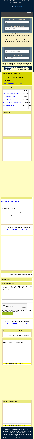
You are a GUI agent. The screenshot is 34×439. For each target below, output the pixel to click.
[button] (3, 289)
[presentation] (3, 289)
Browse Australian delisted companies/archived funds (16, 46)
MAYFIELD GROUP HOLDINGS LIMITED (12, 93)
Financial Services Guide (16, 429)
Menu (29, 14)
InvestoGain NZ (24, 67)
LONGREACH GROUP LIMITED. (10, 99)
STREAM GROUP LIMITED (9, 96)
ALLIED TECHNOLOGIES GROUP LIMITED (13, 102)
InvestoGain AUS (9, 67)
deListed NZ (8, 69)
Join (20, 0)
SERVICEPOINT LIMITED (8, 105)
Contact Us (7, 429)
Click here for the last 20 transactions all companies (17, 335)
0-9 (3, 35)
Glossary (21, 2)
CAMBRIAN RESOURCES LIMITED (11, 108)
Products (24, 0)
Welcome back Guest (8, 0)
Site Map (15, 2)
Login (15, 0)
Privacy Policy (26, 429)
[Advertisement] (17, 179)
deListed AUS (17, 67)
